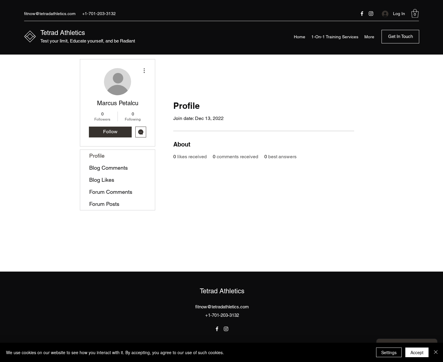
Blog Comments (108, 168)
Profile (97, 156)
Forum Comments (110, 192)
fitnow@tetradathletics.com (50, 13)
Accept (416, 352)
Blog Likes (101, 180)
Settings (389, 352)
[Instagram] (371, 14)
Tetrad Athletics (62, 32)
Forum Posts (104, 204)
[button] (415, 13)
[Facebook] (362, 14)
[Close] (435, 352)
